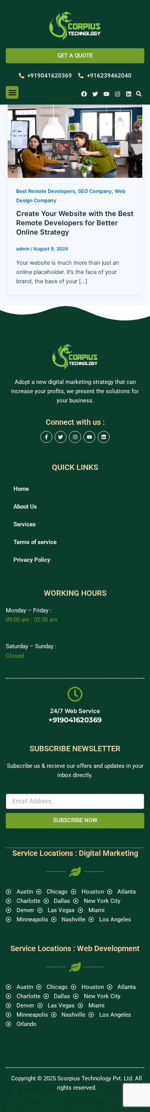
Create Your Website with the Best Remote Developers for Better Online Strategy (74, 222)
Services (24, 524)
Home (21, 488)
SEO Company (95, 191)
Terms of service (35, 542)
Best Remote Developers (45, 191)
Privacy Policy (31, 559)
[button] (12, 92)
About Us (25, 506)
